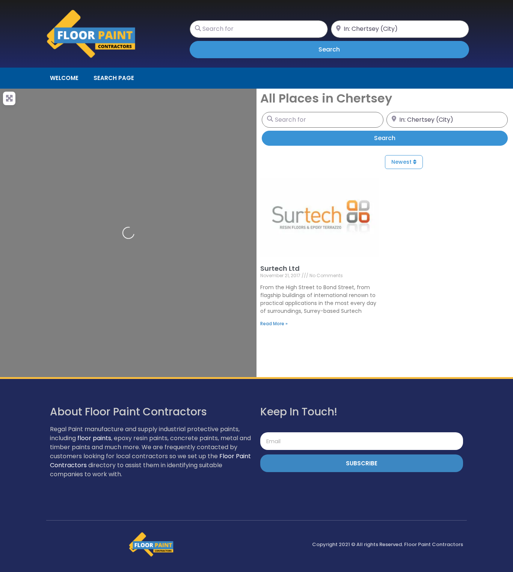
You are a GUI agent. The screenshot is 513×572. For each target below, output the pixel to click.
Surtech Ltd (280, 268)
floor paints (94, 438)
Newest (402, 162)
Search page (114, 78)
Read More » (274, 323)
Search (339, 49)
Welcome (64, 78)
